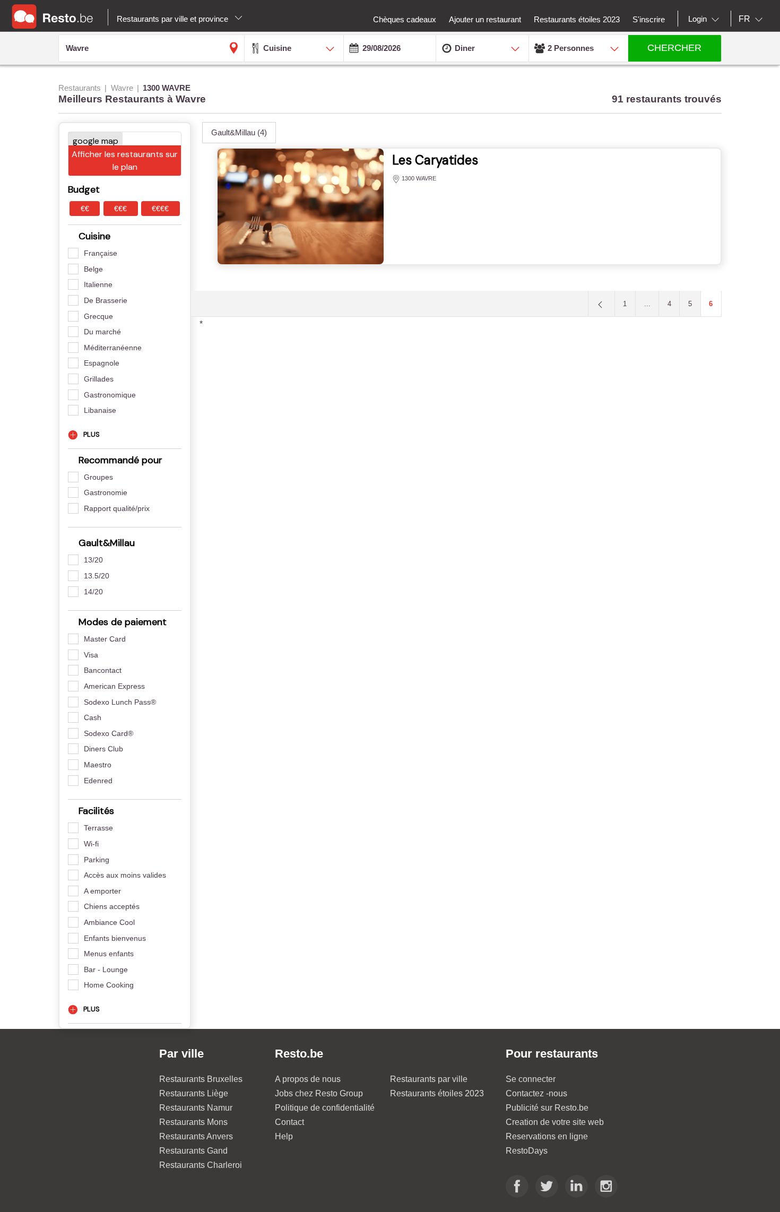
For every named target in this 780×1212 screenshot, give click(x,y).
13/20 (93, 560)
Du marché (102, 331)
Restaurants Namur (195, 1107)
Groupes (98, 477)
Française (100, 253)
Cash (92, 717)
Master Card (105, 639)
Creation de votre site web (555, 1122)
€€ (85, 208)
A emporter (102, 891)
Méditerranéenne (113, 347)
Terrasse (98, 828)
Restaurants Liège (193, 1093)
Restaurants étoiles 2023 (437, 1093)
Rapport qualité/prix (117, 508)
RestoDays (527, 1150)
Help (284, 1136)
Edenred (98, 780)
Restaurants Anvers (196, 1136)
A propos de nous (308, 1079)
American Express (114, 686)
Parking (96, 859)
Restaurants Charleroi (200, 1165)
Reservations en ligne (547, 1136)
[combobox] (706, 19)
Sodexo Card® (108, 733)
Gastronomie (105, 492)
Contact (289, 1122)
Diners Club (103, 748)
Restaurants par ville (428, 1079)
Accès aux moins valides (125, 875)
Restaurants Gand (193, 1150)
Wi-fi (91, 843)
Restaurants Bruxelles (200, 1079)
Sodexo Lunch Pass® (120, 702)
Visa (91, 655)
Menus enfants (109, 953)
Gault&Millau (239, 132)
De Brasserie (105, 300)
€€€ (120, 208)
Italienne (98, 284)
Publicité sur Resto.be (547, 1107)
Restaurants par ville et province (173, 18)
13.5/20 (96, 576)
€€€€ (160, 208)
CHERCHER (674, 47)
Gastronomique (110, 395)
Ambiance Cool (109, 922)
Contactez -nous (536, 1093)
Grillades (99, 379)
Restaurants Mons (193, 1122)
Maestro (97, 764)
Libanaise (100, 410)
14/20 (93, 591)
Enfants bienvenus (115, 938)
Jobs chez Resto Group (319, 1093)
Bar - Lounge (106, 969)
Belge (93, 269)
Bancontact (103, 670)
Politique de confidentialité (325, 1107)
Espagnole (101, 363)
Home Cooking (109, 985)
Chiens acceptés (112, 906)
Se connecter (531, 1079)
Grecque (98, 316)
